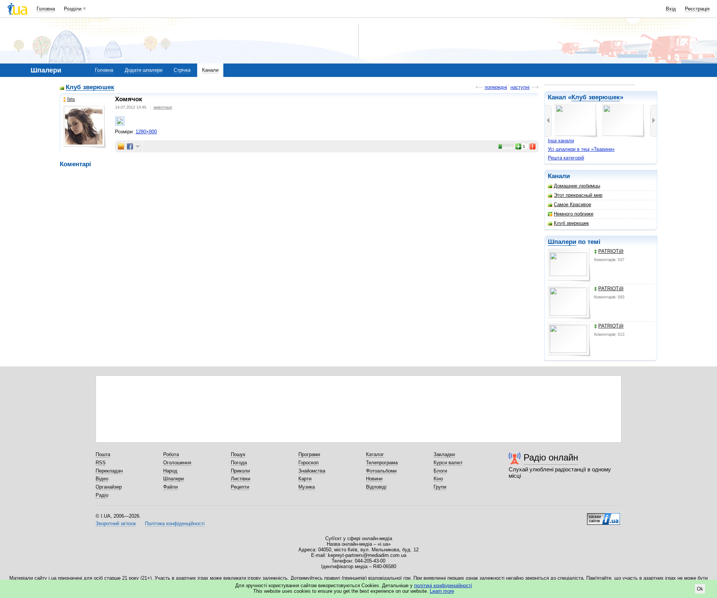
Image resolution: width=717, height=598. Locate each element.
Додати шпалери (143, 70)
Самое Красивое (572, 204)
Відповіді (376, 487)
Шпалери (562, 241)
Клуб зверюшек (595, 97)
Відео (102, 478)
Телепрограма (382, 462)
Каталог (375, 454)
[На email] (121, 146)
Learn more (442, 591)
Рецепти (240, 487)
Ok (700, 589)
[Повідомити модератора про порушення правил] (533, 146)
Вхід (671, 9)
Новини (374, 478)
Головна (46, 9)
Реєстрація (697, 9)
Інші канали (561, 140)
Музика (306, 487)
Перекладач (109, 471)
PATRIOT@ (611, 251)
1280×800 (146, 131)
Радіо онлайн (551, 457)
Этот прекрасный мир (578, 195)
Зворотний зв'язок (116, 523)
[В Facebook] (130, 146)
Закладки (444, 454)
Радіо (102, 495)
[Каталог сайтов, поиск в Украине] (603, 516)
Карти (304, 478)
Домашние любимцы (577, 186)
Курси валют (448, 462)
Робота (171, 454)
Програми (309, 454)
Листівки (240, 478)
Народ (170, 471)
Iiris (71, 99)
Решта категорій (566, 158)
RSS (101, 462)
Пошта (103, 454)
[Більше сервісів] (137, 146)
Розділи (72, 9)
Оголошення (177, 462)
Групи (440, 487)
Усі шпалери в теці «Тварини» (581, 149)
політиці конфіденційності (443, 585)
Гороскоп (308, 462)
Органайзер (109, 487)
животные (162, 107)
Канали (210, 70)
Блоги (440, 471)
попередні (496, 87)
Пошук (238, 454)
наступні (520, 87)
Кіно (438, 478)
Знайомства (311, 471)
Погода (239, 462)
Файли (170, 487)
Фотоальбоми (381, 471)
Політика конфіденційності (175, 523)
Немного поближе (573, 214)
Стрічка (182, 70)
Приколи (240, 471)
